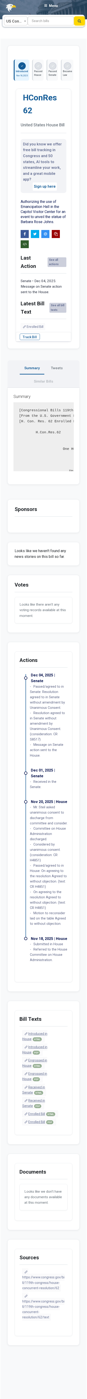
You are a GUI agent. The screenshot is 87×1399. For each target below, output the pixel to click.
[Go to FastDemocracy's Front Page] (8, 8)
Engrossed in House (34, 1062)
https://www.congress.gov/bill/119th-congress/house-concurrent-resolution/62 (43, 1282)
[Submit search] (79, 21)
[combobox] (16, 21)
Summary (32, 368)
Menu (53, 6)
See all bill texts (57, 307)
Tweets (57, 368)
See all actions (54, 262)
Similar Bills (43, 381)
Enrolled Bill (35, 327)
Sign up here (45, 186)
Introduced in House (35, 1036)
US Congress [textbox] (16, 21)
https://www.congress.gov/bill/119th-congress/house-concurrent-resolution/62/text (43, 1309)
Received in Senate (33, 1089)
